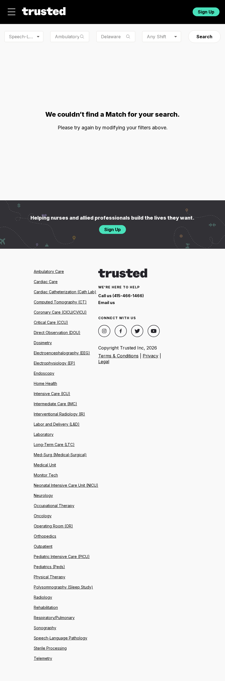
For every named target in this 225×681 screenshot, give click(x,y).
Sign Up (206, 12)
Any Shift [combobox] (156, 36)
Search (204, 36)
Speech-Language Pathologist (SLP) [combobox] (26, 36)
